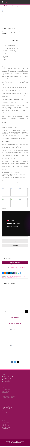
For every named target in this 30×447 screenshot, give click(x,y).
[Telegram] (20, 273)
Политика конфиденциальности (15, 442)
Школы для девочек (13, 277)
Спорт (7, 414)
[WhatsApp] (16, 273)
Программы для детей (6, 406)
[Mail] (18, 362)
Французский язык (6, 424)
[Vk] (13, 352)
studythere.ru (7, 381)
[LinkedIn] (11, 273)
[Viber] (14, 273)
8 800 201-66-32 (7, 378)
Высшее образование (6, 412)
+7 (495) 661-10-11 (8, 376)
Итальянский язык (6, 427)
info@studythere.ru (8, 380)
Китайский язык (6, 430)
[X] (9, 273)
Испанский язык (6, 428)
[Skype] (18, 273)
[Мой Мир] (7, 273)
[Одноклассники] (5, 273)
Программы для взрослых (7, 407)
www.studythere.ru (15, 349)
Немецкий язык (6, 425)
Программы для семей (6, 408)
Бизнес (3, 414)
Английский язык (6, 422)
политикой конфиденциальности (17, 267)
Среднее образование (6, 410)
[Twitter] (16, 352)
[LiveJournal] (13, 273)
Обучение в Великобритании (13, 276)
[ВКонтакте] (3, 273)
